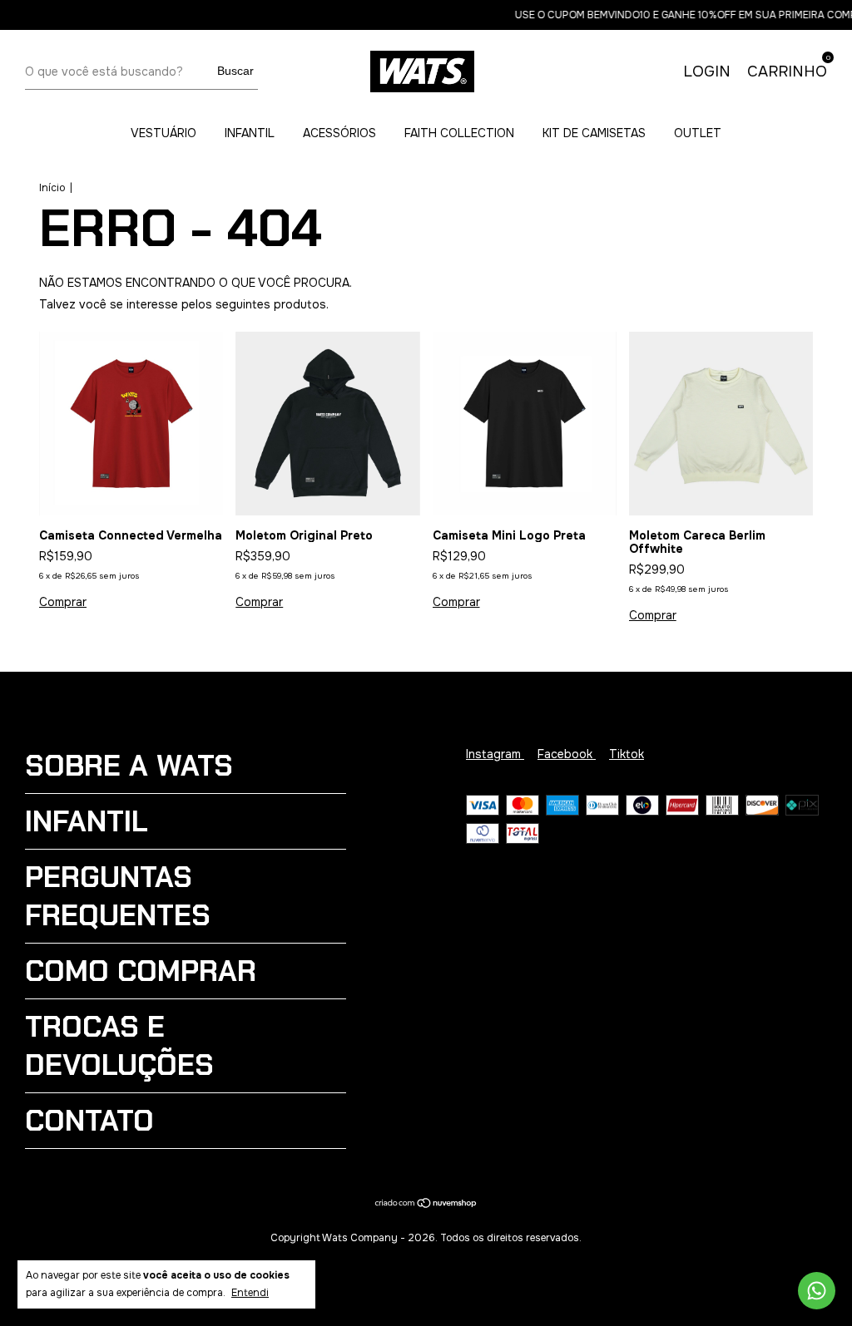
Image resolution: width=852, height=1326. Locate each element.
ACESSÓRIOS (339, 133)
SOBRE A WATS (129, 766)
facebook (566, 754)
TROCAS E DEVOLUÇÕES (119, 1046)
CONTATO (89, 1121)
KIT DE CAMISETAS (594, 133)
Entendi (250, 1292)
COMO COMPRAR (140, 971)
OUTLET (697, 133)
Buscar (235, 70)
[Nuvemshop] (426, 1204)
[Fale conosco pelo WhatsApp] (816, 1290)
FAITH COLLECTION (459, 133)
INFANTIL (250, 133)
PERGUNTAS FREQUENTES (118, 896)
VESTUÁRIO (163, 133)
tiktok (626, 754)
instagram (495, 754)
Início (52, 188)
